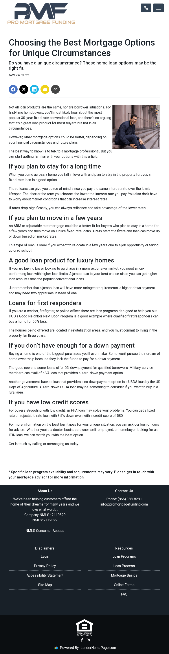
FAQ (124, 594)
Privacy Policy (45, 566)
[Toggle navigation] (158, 8)
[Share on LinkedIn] (34, 89)
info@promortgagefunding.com (124, 504)
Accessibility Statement (45, 575)
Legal (45, 556)
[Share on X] (23, 89)
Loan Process (124, 566)
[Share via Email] (44, 89)
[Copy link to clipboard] (55, 89)
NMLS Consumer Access (45, 531)
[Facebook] (82, 640)
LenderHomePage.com (98, 648)
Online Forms (124, 585)
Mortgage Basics (124, 575)
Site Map (45, 585)
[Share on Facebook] (13, 89)
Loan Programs (124, 556)
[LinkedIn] (88, 640)
